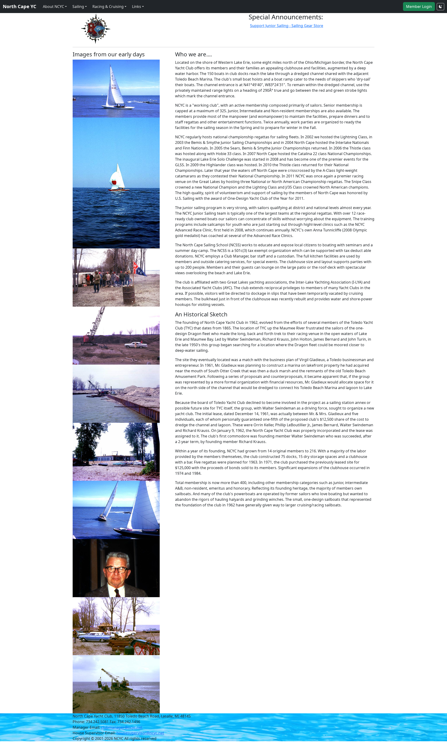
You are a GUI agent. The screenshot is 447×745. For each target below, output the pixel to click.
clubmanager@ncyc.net (121, 727)
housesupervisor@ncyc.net (140, 732)
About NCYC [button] (53, 6)
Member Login (419, 6)
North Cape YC (19, 6)
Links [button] (136, 6)
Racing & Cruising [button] (108, 6)
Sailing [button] (78, 6)
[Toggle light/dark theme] (440, 6)
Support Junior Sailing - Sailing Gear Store (286, 25)
